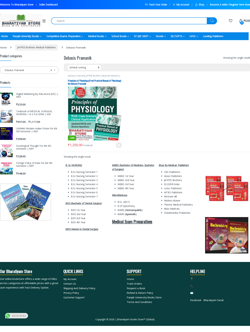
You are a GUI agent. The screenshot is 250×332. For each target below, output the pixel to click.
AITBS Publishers (173, 192)
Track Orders (134, 283)
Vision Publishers (173, 176)
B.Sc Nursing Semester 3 (84, 180)
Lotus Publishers (173, 188)
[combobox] (29, 70)
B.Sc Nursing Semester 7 (84, 196)
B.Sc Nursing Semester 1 (84, 172)
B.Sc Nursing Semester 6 (84, 192)
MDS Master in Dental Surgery (81, 229)
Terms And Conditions (139, 302)
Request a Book (136, 288)
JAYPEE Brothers (173, 180)
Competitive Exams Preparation (63, 36)
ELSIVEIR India (171, 184)
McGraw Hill (170, 196)
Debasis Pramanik (76, 75)
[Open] (44, 21)
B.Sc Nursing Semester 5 (84, 188)
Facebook (195, 300)
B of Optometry (126, 206)
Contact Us (69, 283)
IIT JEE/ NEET (141, 36)
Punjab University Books (26, 36)
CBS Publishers (172, 172)
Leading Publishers (213, 36)
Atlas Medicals (172, 208)
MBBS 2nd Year (126, 180)
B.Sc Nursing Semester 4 (84, 184)
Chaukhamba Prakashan (177, 212)
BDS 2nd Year (78, 214)
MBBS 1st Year (126, 176)
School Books (119, 36)
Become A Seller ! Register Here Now (230, 4)
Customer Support (74, 297)
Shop (201, 4)
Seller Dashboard (48, 4)
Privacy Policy (71, 292)
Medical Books (96, 36)
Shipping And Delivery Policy (79, 288)
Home (3, 47)
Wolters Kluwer (172, 200)
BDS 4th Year (78, 222)
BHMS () (130, 210)
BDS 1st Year (78, 210)
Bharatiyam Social (213, 300)
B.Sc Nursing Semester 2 (84, 176)
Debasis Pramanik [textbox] (28, 70)
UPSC (193, 36)
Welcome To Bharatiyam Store (17, 4)
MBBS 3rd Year (126, 184)
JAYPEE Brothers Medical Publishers (36, 47)
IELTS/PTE (176, 36)
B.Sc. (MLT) (124, 201)
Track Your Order (158, 4)
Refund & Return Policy (140, 292)
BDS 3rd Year (78, 218)
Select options (118, 145)
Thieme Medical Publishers (178, 204)
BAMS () (127, 214)
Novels (159, 36)
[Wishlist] (230, 21)
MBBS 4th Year (126, 188)
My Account (182, 4)
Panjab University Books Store (144, 297)
